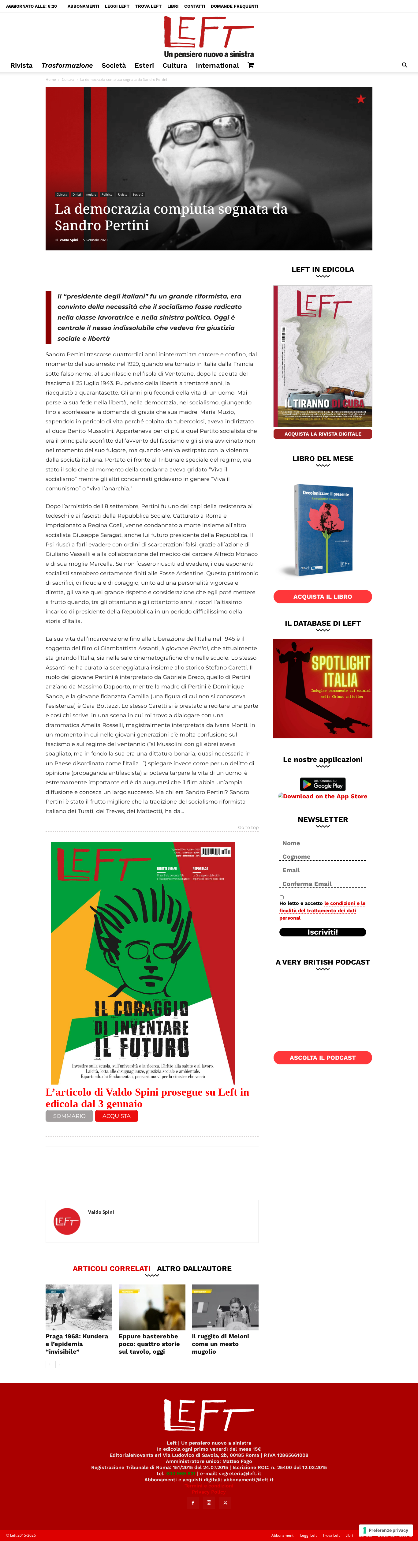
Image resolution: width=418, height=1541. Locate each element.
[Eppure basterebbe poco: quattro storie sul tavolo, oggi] (152, 1307)
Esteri (144, 65)
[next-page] (59, 1364)
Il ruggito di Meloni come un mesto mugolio (220, 1344)
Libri (172, 6)
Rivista (21, 65)
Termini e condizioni (209, 1486)
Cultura (174, 65)
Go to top (248, 827)
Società (114, 65)
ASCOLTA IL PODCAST (323, 1057)
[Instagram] (209, 1503)
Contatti (194, 6)
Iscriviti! (323, 932)
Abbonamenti (83, 6)
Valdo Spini (69, 240)
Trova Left (148, 6)
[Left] (209, 36)
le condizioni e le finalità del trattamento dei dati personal (322, 910)
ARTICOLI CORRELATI (112, 1268)
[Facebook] (89, 270)
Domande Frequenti (234, 6)
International (217, 65)
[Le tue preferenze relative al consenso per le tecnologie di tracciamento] (386, 1530)
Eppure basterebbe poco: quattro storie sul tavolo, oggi (149, 1344)
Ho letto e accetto (322, 910)
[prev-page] (49, 1364)
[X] (109, 270)
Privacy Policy (209, 1492)
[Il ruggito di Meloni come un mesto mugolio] (225, 1307)
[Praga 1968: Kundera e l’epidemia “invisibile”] (79, 1307)
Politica (107, 194)
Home (51, 79)
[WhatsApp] (130, 270)
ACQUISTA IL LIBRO (322, 596)
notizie (91, 194)
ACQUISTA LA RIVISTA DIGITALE (323, 434)
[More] (150, 270)
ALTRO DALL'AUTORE (194, 1268)
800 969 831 (181, 1473)
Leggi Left (117, 6)
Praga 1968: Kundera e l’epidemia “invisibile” (77, 1344)
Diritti (77, 194)
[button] (404, 66)
